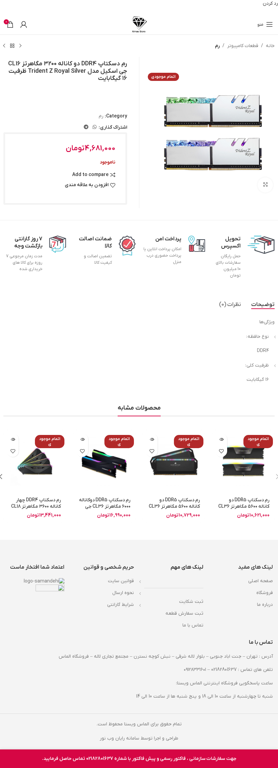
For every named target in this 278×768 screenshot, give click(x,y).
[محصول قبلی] (20, 46)
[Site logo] (139, 24)
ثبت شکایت (191, 601)
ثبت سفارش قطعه (184, 613)
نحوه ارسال (123, 593)
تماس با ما (192, 625)
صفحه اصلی (260, 581)
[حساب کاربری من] (24, 24)
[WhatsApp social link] (95, 127)
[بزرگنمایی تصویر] (265, 185)
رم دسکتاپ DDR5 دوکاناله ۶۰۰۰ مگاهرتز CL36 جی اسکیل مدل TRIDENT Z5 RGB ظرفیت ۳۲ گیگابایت (105, 510)
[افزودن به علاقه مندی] (221, 451)
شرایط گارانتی (120, 604)
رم (217, 46)
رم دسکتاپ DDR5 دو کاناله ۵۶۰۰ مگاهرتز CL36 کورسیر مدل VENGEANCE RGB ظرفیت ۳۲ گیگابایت (244, 510)
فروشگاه (264, 593)
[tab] (263, 305)
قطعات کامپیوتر (242, 46)
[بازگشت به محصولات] (12, 46)
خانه (270, 46)
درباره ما (265, 604)
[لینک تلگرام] (86, 127)
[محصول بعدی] (4, 46)
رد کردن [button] (270, 3)
